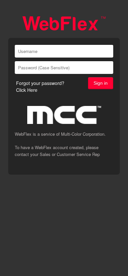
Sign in (101, 83)
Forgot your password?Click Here (40, 86)
